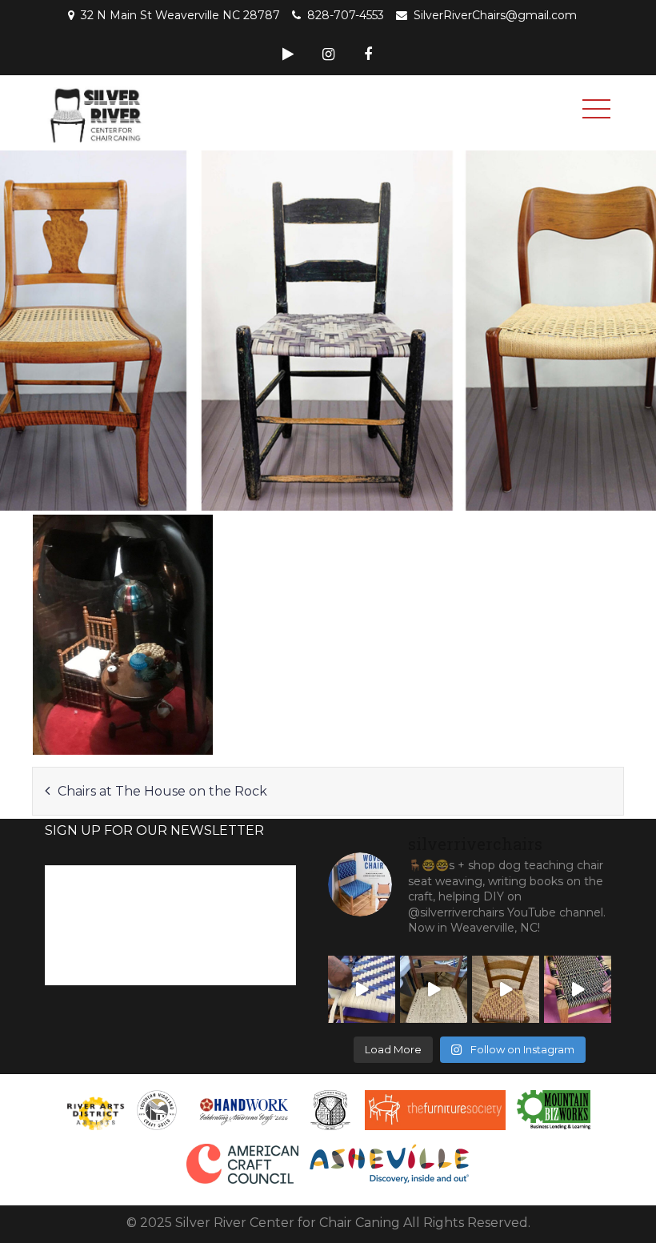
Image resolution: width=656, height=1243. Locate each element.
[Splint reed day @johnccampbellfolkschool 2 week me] (361, 989)
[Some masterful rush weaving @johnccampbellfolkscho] (433, 989)
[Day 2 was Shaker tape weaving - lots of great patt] (505, 989)
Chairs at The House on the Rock (162, 791)
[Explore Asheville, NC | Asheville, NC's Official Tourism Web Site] (390, 1164)
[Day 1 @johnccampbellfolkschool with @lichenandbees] (577, 989)
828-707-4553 (345, 15)
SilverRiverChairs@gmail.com (495, 15)
